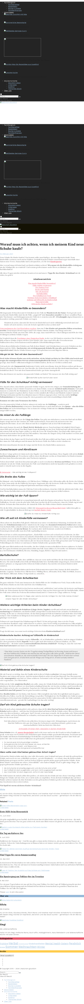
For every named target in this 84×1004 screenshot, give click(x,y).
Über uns (7, 91)
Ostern (65, 943)
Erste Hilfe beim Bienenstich (14, 811)
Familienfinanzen (15, 10)
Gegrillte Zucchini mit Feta (17, 18)
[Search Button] (20, 219)
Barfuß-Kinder (42, 510)
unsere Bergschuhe (26, 732)
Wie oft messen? (42, 291)
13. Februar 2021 (6, 254)
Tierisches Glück (14, 89)
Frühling (4, 943)
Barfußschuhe (42, 294)
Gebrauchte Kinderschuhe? (42, 304)
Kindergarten (56, 262)
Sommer (11, 946)
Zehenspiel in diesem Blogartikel (51, 508)
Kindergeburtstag (23, 944)
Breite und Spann (42, 289)
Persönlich (75, 943)
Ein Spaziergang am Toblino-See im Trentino (22, 876)
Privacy (7, 961)
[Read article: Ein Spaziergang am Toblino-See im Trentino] (42, 870)
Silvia (2, 789)
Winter (41, 946)
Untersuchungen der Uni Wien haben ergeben (18, 328)
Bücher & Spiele (14, 8)
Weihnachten (27, 946)
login (7, 892)
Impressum (8, 959)
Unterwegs (12, 85)
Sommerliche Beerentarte (17, 26)
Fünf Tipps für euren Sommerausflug (18, 855)
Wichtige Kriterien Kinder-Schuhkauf (42, 298)
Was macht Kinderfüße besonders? (42, 283)
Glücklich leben (14, 83)
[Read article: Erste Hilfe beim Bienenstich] (42, 806)
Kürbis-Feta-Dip (12, 68)
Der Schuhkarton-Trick (42, 296)
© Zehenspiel (5, 472)
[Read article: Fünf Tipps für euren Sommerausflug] (42, 849)
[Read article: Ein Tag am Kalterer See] (42, 827)
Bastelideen (12, 6)
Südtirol (11, 87)
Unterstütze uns (10, 965)
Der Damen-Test (42, 287)
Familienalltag (13, 5)
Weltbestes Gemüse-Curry (17, 35)
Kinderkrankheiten (37, 943)
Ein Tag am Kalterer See (11, 833)
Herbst (13, 943)
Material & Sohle (42, 302)
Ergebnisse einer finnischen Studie (30, 338)
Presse (6, 963)
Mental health (53, 943)
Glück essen (9, 12)
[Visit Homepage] (8, 102)
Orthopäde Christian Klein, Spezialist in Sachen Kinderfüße (42, 729)
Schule (2, 947)
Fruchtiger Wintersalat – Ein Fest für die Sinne (27, 60)
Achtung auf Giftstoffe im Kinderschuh (42, 300)
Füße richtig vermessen (42, 285)
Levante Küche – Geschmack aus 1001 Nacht (25, 77)
